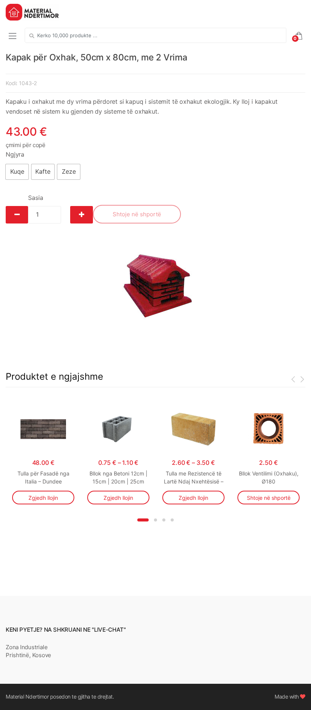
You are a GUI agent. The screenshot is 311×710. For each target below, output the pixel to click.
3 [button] (163, 519)
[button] (17, 171)
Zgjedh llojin (43, 497)
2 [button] (155, 519)
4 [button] (172, 519)
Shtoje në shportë (137, 214)
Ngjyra (15, 154)
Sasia (35, 197)
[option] (155, 286)
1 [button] (143, 519)
